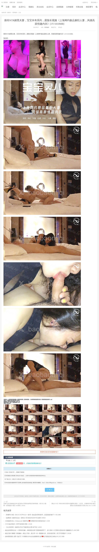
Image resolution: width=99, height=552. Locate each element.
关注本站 (94, 2)
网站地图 (53, 546)
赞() (50, 490)
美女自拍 (40, 7)
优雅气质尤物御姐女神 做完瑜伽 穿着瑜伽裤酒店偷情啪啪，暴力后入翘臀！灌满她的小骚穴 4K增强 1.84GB (24, 504)
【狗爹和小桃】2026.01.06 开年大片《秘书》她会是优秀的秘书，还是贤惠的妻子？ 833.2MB (33, 514)
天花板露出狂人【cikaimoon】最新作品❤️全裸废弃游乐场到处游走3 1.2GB (27, 521)
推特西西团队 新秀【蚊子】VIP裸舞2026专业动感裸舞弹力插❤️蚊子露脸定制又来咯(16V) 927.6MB (34, 536)
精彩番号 (89, 7)
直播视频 (59, 7)
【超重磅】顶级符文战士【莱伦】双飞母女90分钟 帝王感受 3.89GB (25, 518)
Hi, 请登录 (4, 2)
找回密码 (19, 2)
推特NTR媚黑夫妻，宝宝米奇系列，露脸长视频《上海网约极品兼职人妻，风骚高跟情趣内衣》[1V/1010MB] (57, 496)
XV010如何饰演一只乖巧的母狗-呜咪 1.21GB (18, 524)
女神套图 (69, 7)
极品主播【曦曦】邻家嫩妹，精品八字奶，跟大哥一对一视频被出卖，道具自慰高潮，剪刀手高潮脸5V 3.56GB (38, 533)
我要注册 (12, 2)
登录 (14, 7)
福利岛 (2, 6)
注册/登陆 (19, 463)
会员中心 (22, 7)
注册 (7, 7)
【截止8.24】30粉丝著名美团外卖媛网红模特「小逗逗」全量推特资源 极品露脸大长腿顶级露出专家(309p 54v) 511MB (73, 504)
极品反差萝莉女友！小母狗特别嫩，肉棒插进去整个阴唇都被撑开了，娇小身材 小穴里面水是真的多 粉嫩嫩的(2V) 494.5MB (42, 530)
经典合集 (79, 7)
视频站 (31, 7)
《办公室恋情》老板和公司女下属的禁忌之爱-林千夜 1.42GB (23, 527)
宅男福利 (14, 12)
